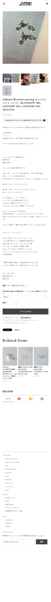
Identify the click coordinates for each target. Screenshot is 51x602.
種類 (4, 285)
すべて (8, 399)
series (7, 476)
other (7, 490)
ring (7, 466)
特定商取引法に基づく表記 (14, 511)
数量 (4, 303)
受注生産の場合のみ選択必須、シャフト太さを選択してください (25, 292)
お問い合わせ (9, 504)
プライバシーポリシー (12, 508)
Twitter (8, 526)
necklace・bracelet (12, 462)
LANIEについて (10, 498)
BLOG (7, 501)
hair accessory (11, 469)
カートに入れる (25, 311)
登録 (41, 542)
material (8, 480)
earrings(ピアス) (11, 459)
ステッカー (9, 483)
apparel (8, 473)
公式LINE (8, 523)
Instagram (9, 520)
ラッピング (9, 486)
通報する (17, 330)
